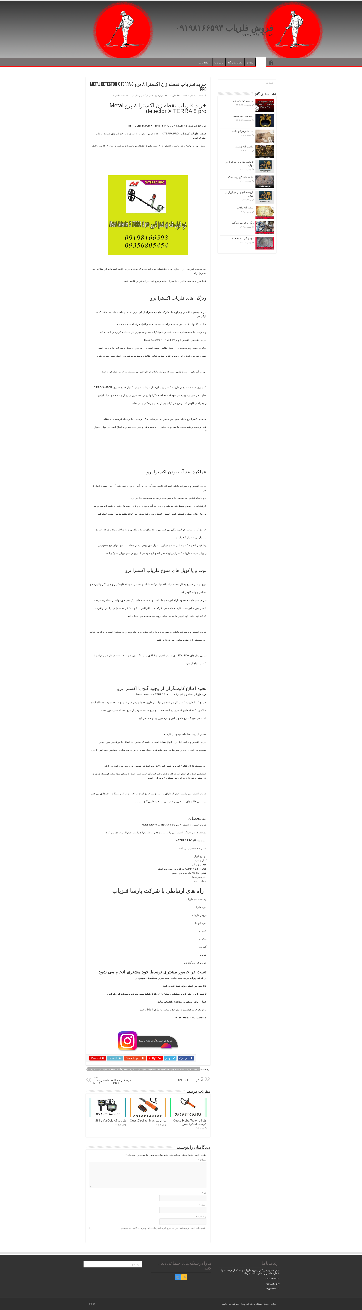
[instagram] (178, 1277)
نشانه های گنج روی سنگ (241, 177)
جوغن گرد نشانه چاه (243, 238)
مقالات (249, 62)
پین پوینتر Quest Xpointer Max (148, 1120)
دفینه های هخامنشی (243, 115)
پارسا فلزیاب (127, 891)
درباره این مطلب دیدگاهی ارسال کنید (147, 95)
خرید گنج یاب (199, 923)
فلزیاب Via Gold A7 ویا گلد (110, 1120)
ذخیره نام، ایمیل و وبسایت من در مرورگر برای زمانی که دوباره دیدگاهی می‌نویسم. (163, 1228)
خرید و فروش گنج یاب (195, 962)
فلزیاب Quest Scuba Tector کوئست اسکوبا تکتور (189, 1122)
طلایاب (202, 939)
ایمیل (202, 1204)
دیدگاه (202, 1159)
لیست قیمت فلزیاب (196, 899)
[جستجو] (221, 82)
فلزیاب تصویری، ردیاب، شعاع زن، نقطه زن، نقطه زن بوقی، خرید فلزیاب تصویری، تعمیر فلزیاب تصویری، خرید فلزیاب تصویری (144, 1069)
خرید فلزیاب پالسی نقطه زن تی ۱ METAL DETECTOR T (112, 1080)
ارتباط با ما (204, 62)
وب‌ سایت (201, 1216)
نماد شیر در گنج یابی (243, 131)
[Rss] (184, 1277)
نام (204, 1193)
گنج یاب (202, 946)
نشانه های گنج (235, 62)
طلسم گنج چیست (244, 146)
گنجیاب (202, 931)
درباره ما (218, 62)
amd (201, 95)
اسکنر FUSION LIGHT (189, 1079)
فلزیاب (261, 62)
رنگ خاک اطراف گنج (243, 222)
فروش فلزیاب (199, 915)
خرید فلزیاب (200, 907)
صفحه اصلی (271, 62)
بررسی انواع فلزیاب (243, 100)
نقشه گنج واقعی (245, 207)
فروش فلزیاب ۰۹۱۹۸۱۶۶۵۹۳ (224, 27)
